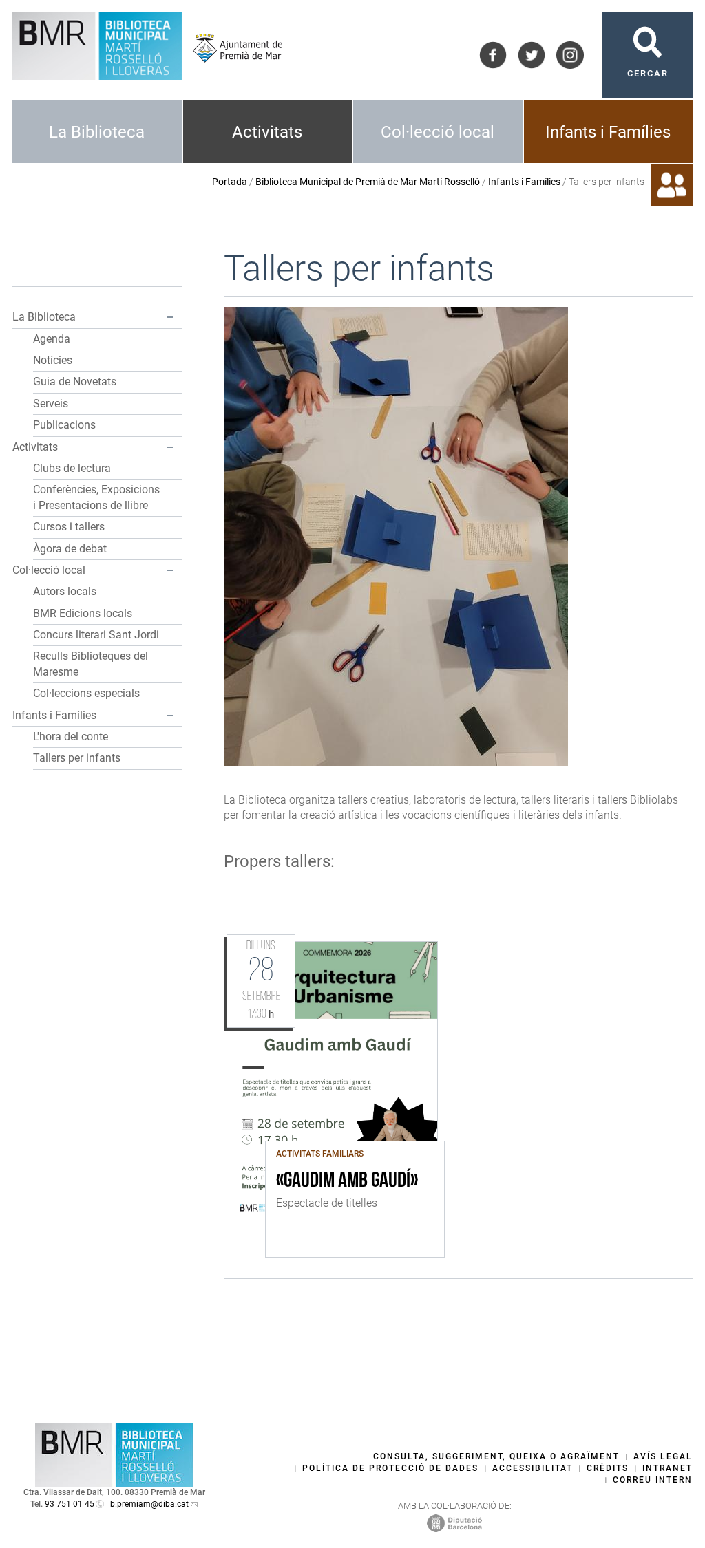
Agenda (51, 338)
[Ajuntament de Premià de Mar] (232, 48)
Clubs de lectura (72, 468)
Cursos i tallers (69, 526)
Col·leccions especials (86, 693)
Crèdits (608, 1468)
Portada (229, 181)
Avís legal (663, 1456)
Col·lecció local (437, 132)
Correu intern (653, 1480)
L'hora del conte (70, 736)
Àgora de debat (70, 548)
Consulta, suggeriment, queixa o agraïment (496, 1456)
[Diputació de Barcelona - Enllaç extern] (454, 1522)
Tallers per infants (76, 757)
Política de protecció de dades (390, 1468)
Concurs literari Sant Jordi (96, 634)
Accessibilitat (532, 1468)
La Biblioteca (97, 132)
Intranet (667, 1468)
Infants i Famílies (608, 132)
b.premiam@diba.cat (149, 1504)
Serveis (50, 403)
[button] (170, 317)
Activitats (267, 132)
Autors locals (64, 591)
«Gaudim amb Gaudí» (347, 1181)
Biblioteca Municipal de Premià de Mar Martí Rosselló (367, 181)
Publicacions (64, 424)
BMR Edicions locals (82, 613)
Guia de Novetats (74, 381)
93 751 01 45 (69, 1504)
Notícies (52, 360)
